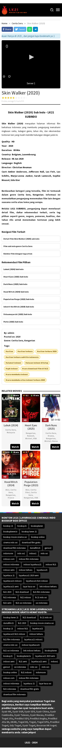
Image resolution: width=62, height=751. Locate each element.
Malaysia (11, 432)
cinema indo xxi (10, 542)
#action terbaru (25, 351)
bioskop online (37, 537)
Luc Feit (50, 171)
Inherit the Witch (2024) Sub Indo (18, 306)
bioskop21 (22, 526)
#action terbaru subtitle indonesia (22, 357)
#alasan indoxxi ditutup (36, 363)
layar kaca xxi (29, 586)
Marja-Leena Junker (21, 175)
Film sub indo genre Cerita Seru (17, 246)
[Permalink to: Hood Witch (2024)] (10, 464)
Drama (51, 436)
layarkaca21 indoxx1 (12, 581)
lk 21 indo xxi (41, 597)
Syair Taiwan (21, 715)
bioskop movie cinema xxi (15, 537)
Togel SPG (43, 722)
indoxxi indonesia (11, 564)
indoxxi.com (9, 559)
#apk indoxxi (12, 368)
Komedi (30, 436)
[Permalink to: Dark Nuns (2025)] (51, 407)
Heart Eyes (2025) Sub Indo (15, 276)
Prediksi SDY (21, 718)
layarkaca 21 (9, 575)
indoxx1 (32, 553)
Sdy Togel (15, 725)
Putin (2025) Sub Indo (13, 321)
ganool (48, 548)
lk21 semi (7, 603)
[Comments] (9, 76)
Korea (55, 441)
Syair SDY (29, 711)
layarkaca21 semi (11, 586)
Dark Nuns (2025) (51, 427)
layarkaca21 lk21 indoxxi (37, 581)
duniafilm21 (35, 548)
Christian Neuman (22, 167)
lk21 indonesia (9, 597)
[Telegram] (35, 29)
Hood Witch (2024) (11, 483)
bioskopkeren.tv (10, 531)
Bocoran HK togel (46, 725)
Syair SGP (17, 711)
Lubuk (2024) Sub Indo (13, 269)
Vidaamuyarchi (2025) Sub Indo (17, 314)
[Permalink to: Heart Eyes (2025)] (31, 407)
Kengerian (30, 433)
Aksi (7, 489)
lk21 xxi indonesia (23, 603)
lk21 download (22, 592)
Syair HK (6, 711)
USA (35, 438)
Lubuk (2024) (11, 425)
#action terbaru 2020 (46, 351)
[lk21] (15, 9)
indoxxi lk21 (51, 564)
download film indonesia (14, 548)
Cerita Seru (10, 430)
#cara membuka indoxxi (17, 374)
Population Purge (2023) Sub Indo (18, 299)
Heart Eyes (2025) (31, 427)
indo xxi (44, 553)
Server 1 (31, 83)
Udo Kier (15, 180)
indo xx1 (21, 553)
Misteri (28, 438)
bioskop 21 (8, 526)
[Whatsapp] (29, 29)
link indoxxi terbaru (48, 586)
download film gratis (31, 542)
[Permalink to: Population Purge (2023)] (31, 464)
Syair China (42, 711)
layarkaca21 (42, 570)
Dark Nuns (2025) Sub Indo (15, 284)
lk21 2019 (7, 592)
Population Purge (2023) (31, 483)
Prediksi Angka (38, 718)
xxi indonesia (41, 603)
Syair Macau (36, 715)
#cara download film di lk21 (35, 368)
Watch (15, 446)
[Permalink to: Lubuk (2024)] (10, 407)
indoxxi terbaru (25, 570)
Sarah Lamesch (42, 175)
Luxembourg (29, 154)
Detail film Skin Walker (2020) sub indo (21, 239)
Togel (32, 722)
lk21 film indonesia (41, 592)
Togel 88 (23, 722)
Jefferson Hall (36, 171)
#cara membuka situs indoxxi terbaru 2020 (25, 380)
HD (13, 141)
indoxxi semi (9, 570)
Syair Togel (28, 725)
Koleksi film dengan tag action (17, 253)
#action (9, 351)
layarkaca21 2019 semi (29, 575)
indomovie (8, 553)
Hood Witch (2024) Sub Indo (16, 292)
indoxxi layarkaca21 (32, 564)
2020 (10, 145)
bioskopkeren (37, 526)
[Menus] (57, 9)
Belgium (16, 154)
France (11, 497)
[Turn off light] (3, 76)
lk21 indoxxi (25, 597)
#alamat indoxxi (13, 363)
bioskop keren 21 (29, 531)
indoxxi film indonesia (29, 559)
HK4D (14, 722)
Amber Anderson (17, 171)
